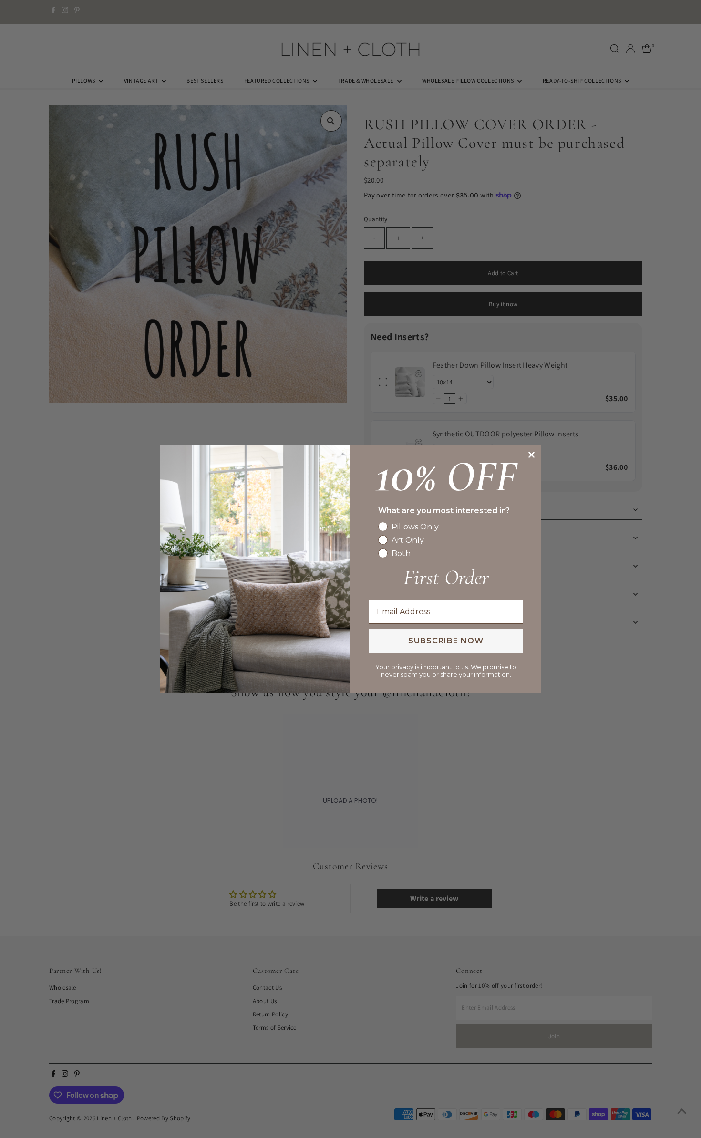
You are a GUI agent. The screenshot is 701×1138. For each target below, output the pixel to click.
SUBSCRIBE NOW (446, 640)
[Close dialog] (531, 455)
